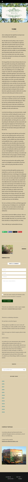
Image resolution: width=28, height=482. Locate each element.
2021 (3, 398)
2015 (3, 381)
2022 (3, 401)
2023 (3, 403)
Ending (24, 249)
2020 (3, 395)
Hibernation (6, 258)
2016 (3, 384)
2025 (3, 409)
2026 (3, 412)
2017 (3, 387)
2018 (3, 389)
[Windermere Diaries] (14, 12)
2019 (3, 392)
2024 (3, 406)
